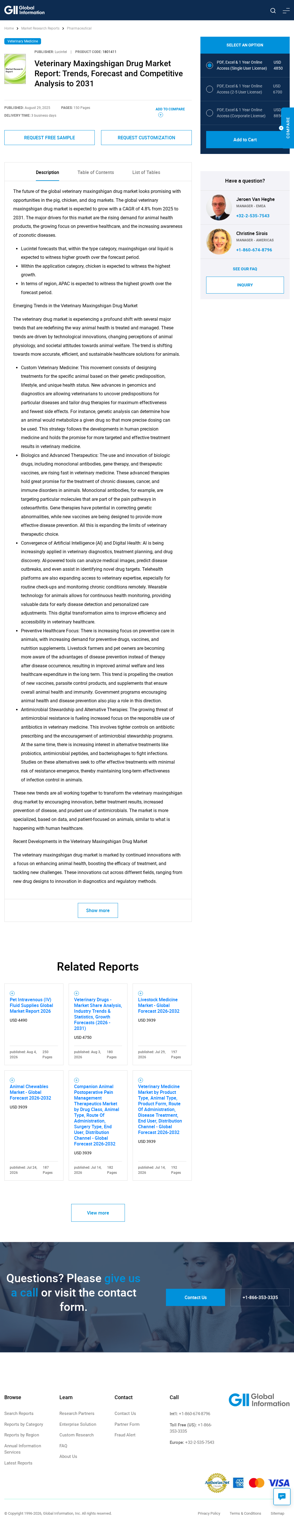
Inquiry (245, 285)
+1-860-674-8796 (254, 250)
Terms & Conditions (245, 1513)
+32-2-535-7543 (253, 215)
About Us (68, 1456)
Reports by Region (21, 1435)
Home (9, 28)
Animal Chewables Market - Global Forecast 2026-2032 (30, 1092)
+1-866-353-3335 (260, 1297)
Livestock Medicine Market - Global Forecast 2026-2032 (158, 1005)
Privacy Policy (209, 1513)
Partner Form (127, 1424)
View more (98, 1213)
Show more (98, 910)
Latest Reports (18, 1463)
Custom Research (76, 1435)
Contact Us (196, 1297)
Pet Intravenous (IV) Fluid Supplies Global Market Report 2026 (31, 1005)
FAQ (63, 1445)
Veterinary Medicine (22, 41)
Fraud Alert (125, 1435)
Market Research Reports (40, 28)
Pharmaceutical (79, 28)
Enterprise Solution (77, 1424)
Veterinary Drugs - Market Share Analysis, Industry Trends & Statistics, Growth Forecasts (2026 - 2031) (98, 1013)
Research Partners (76, 1413)
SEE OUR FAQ (245, 269)
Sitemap (277, 1513)
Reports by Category (23, 1424)
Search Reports (19, 1413)
